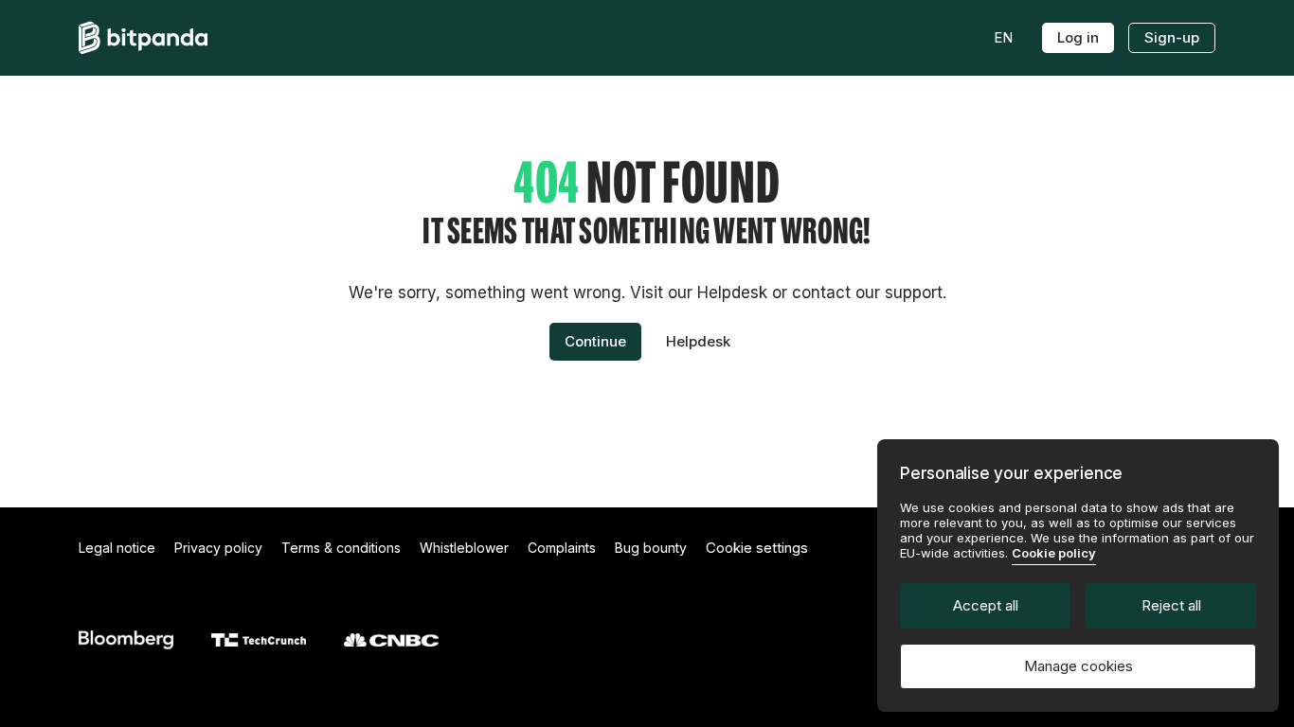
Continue (595, 341)
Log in (1078, 37)
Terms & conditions (341, 548)
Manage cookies (1078, 666)
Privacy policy (218, 548)
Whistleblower (464, 548)
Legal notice (117, 548)
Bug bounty (651, 548)
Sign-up (1171, 37)
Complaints (562, 548)
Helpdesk (698, 341)
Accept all (985, 605)
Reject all (1171, 605)
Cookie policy (1054, 552)
